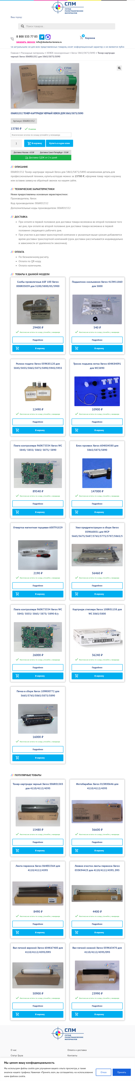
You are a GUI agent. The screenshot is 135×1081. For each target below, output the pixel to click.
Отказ (104, 1072)
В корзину (37, 143)
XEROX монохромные (58, 52)
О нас (130, 10)
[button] (119, 68)
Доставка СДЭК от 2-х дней (42, 157)
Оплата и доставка (77, 1050)
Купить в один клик (59, 143)
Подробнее (38, 340)
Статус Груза (17, 1055)
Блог (130, 36)
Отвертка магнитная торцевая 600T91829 (38, 527)
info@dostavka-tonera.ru (49, 42)
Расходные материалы (32, 52)
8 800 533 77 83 (27, 36)
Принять (121, 1072)
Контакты (72, 1055)
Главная (15, 52)
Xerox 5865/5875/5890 (83, 52)
